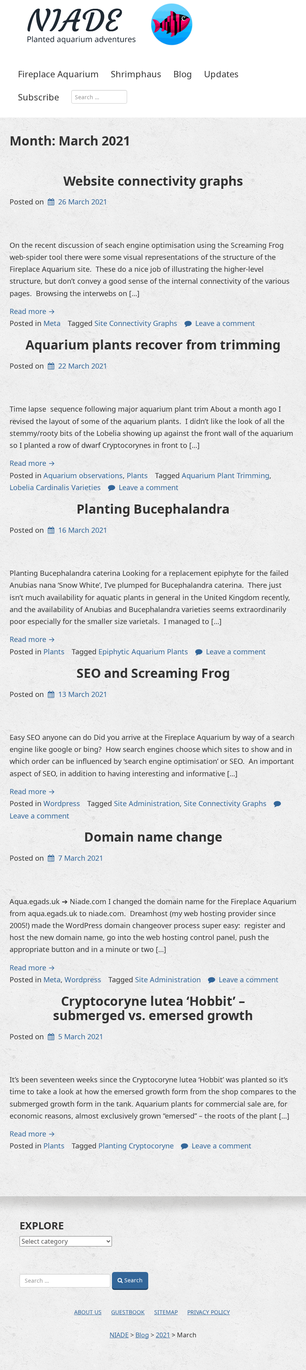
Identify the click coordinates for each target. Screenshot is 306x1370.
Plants (137, 475)
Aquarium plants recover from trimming (153, 344)
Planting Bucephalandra (153, 508)
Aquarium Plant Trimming (225, 475)
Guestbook (128, 1312)
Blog (182, 74)
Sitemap (166, 1312)
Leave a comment (225, 323)
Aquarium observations (83, 475)
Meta (52, 323)
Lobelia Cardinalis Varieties (55, 487)
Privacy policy (208, 1312)
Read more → (32, 311)
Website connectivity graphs (153, 180)
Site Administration (147, 803)
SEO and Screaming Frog (153, 672)
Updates (221, 74)
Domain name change (153, 836)
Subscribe (38, 97)
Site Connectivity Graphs (135, 323)
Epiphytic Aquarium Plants (143, 651)
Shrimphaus (136, 74)
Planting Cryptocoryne (136, 1145)
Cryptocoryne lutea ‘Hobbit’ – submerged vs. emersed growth (153, 1008)
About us (88, 1312)
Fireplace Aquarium (58, 74)
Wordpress (61, 803)
